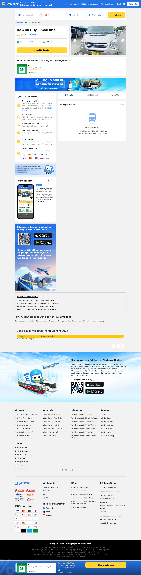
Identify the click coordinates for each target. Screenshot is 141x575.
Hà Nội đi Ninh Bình (21, 447)
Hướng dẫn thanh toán (79, 487)
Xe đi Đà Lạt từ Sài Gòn (23, 425)
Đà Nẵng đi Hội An (106, 421)
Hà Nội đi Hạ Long (21, 451)
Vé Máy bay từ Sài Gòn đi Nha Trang (84, 418)
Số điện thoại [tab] (92, 95)
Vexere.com (19, 23)
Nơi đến (51, 15)
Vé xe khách (20, 410)
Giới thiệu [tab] (69, 95)
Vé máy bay (76, 410)
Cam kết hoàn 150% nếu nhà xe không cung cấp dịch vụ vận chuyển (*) (35, 4)
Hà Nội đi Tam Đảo (21, 458)
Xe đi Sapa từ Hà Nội (22, 429)
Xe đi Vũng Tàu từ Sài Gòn (24, 418)
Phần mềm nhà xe (106, 495)
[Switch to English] (119, 4)
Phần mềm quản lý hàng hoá (110, 519)
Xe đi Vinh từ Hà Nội (22, 436)
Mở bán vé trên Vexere (89, 4)
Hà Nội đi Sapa (105, 418)
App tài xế (103, 502)
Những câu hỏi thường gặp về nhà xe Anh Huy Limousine (37, 303)
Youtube (49, 515)
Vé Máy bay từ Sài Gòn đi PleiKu (82, 432)
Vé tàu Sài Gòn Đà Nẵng (51, 421)
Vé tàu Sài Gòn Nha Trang (52, 414)
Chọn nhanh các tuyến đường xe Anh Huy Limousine (36, 300)
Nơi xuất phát (27, 15)
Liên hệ (45, 498)
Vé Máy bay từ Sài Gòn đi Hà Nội (83, 421)
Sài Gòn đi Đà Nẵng (107, 436)
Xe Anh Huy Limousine (27, 296)
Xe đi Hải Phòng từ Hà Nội (24, 432)
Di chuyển (104, 410)
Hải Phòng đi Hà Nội (22, 469)
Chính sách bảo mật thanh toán (82, 498)
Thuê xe (18, 443)
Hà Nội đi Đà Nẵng (106, 425)
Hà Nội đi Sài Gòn (106, 432)
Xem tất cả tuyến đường (70, 470)
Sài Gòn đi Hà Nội (106, 429)
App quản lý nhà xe (107, 499)
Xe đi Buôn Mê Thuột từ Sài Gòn (26, 414)
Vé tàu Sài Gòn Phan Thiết (52, 418)
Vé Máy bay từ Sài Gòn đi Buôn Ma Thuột (83, 437)
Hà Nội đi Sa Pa (20, 455)
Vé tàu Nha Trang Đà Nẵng (52, 429)
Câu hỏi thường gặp (78, 507)
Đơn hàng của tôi (72, 4)
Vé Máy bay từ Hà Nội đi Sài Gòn (83, 414)
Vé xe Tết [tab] (115, 95)
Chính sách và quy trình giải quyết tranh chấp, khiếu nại (83, 502)
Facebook (49, 508)
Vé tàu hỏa (48, 410)
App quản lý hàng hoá (108, 523)
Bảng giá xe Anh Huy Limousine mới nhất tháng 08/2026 (37, 309)
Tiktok (48, 511)
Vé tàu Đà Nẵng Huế (50, 432)
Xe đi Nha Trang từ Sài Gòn (24, 421)
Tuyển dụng (47, 491)
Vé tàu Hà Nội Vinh (49, 436)
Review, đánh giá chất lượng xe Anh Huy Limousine (35, 306)
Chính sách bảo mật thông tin (82, 494)
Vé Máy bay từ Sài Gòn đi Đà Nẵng (83, 425)
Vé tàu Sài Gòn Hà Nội (51, 425)
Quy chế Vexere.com (78, 491)
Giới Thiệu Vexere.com (51, 487)
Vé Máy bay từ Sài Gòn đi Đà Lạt (83, 429)
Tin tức (45, 494)
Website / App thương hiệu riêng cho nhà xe (113, 507)
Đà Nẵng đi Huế (20, 465)
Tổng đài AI (104, 511)
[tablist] (92, 95)
